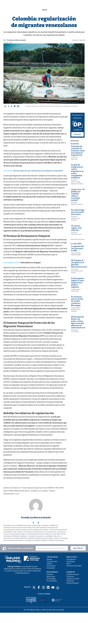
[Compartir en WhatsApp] (5, 106)
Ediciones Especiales (73, 566)
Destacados (51, 568)
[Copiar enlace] (18, 106)
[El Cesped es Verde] (31, 600)
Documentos (71, 559)
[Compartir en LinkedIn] (14, 106)
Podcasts (50, 574)
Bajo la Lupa (51, 577)
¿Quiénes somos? (72, 574)
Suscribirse (78, 548)
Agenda (44, 10)
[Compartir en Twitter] (8, 106)
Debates (49, 564)
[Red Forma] (44, 600)
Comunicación (52, 561)
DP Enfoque (70, 561)
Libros (68, 564)
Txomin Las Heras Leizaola (16, 40)
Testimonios (51, 566)
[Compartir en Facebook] (11, 106)
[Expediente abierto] (57, 600)
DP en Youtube (52, 581)
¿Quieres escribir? (72, 579)
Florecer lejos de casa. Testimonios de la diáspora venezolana (37, 171)
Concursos (70, 577)
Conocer (77, 134)
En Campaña (51, 579)
